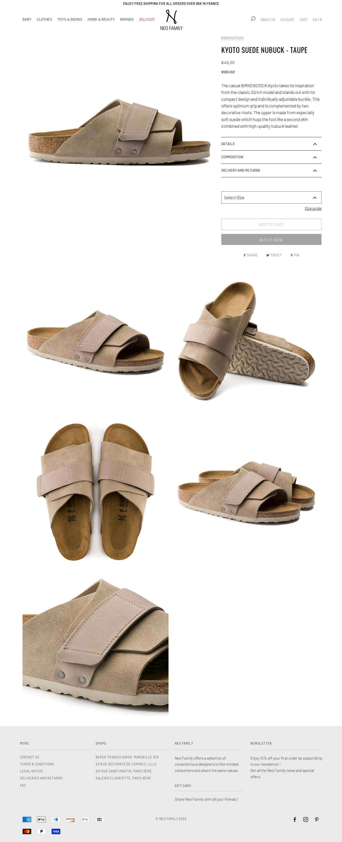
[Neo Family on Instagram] (305, 820)
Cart (303, 20)
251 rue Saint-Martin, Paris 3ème (124, 771)
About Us (268, 20)
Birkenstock (232, 38)
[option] (119, 132)
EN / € (317, 20)
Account (287, 20)
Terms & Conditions (37, 764)
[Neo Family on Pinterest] (316, 820)
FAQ (23, 785)
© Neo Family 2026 (171, 818)
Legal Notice (31, 771)
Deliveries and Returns (41, 778)
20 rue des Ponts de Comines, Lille (126, 764)
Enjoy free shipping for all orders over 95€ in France (171, 3)
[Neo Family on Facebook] (294, 820)
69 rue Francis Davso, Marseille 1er (127, 757)
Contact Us (29, 757)
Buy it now (271, 239)
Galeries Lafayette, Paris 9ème (123, 778)
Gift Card (183, 785)
